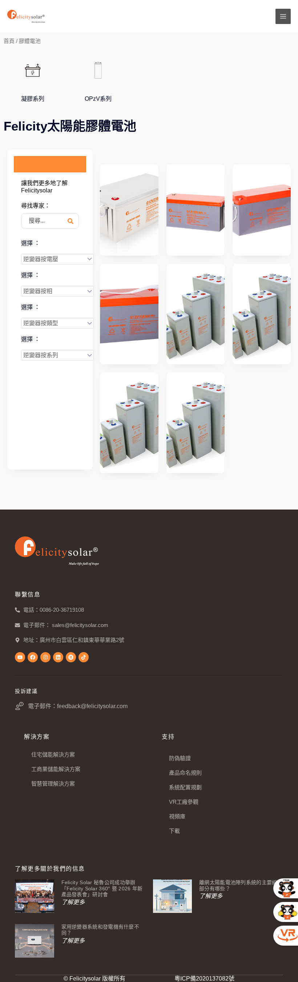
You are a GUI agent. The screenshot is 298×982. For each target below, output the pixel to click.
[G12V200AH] (195, 210)
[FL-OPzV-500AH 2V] (195, 314)
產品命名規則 (185, 773)
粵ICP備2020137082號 (204, 978)
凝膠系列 (32, 99)
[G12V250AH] (129, 210)
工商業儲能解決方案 (55, 769)
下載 (174, 831)
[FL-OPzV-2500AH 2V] (262, 314)
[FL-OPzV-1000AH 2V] (195, 422)
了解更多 (73, 902)
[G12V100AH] (129, 314)
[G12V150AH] (262, 210)
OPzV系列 (98, 99)
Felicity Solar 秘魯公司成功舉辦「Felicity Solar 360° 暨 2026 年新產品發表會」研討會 (102, 888)
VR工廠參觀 (183, 802)
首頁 (9, 41)
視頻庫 (177, 816)
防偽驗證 (180, 758)
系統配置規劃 (185, 787)
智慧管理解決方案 (53, 784)
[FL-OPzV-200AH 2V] (129, 422)
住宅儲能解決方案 (53, 754)
